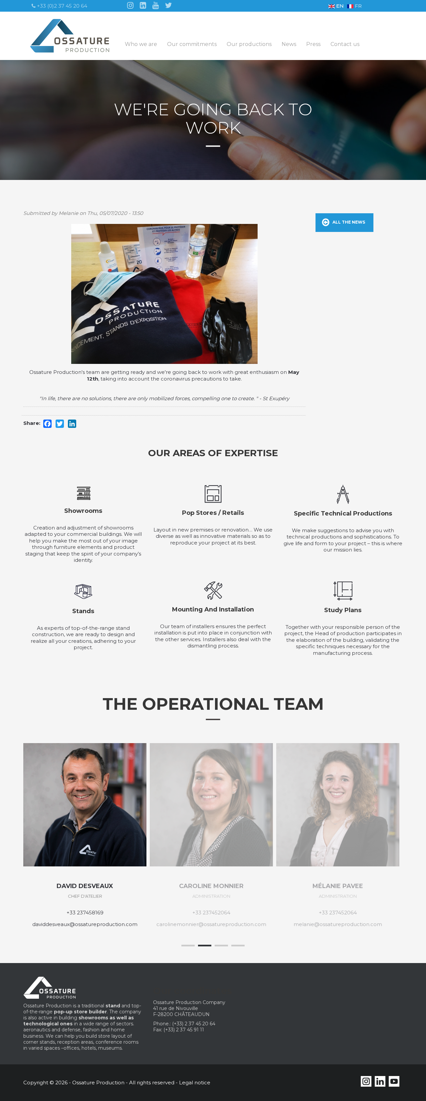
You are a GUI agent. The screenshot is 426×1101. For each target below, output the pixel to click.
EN (339, 6)
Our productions (249, 44)
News (289, 44)
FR (357, 6)
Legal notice (194, 1082)
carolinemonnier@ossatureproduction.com (211, 924)
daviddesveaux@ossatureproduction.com (84, 924)
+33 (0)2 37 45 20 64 (61, 6)
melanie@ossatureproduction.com (338, 924)
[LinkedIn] (143, 5)
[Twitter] (168, 5)
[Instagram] (130, 5)
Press (313, 44)
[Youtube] (155, 5)
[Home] (72, 35)
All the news (348, 222)
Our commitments (192, 44)
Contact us (344, 44)
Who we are (141, 44)
